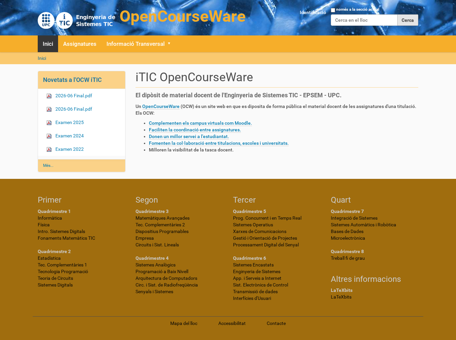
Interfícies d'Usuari (252, 298)
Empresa (145, 238)
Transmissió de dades (255, 291)
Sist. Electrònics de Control (260, 285)
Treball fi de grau (348, 258)
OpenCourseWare (161, 106)
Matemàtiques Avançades (163, 218)
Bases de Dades (347, 231)
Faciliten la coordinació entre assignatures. (195, 129)
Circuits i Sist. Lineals (157, 244)
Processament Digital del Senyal (266, 244)
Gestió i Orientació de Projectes (265, 238)
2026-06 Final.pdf (73, 95)
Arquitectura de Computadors (166, 278)
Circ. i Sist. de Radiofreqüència (167, 285)
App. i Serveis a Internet (257, 278)
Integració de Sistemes (354, 218)
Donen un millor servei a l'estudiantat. (189, 136)
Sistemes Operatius (253, 224)
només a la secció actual (357, 9)
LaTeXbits (341, 297)
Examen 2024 (69, 135)
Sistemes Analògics (156, 264)
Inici (48, 43)
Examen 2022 (69, 149)
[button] (171, 43)
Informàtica (50, 218)
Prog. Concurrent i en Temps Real (267, 218)
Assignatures (79, 43)
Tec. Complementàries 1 (62, 264)
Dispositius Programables (162, 231)
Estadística (49, 258)
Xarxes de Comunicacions (259, 231)
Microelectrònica (348, 238)
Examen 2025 (69, 122)
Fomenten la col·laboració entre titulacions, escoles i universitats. (219, 143)
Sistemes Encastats (253, 264)
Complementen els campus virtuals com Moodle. (200, 123)
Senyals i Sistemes (154, 291)
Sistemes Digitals (55, 285)
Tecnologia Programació (63, 271)
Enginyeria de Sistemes (256, 271)
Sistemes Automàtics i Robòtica (363, 224)
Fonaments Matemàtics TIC (66, 238)
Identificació (313, 12)
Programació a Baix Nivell (162, 271)
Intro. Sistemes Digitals (61, 231)
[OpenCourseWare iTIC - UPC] (142, 17)
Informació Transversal (135, 43)
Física (44, 224)
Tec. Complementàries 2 (160, 224)
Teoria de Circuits (55, 278)
